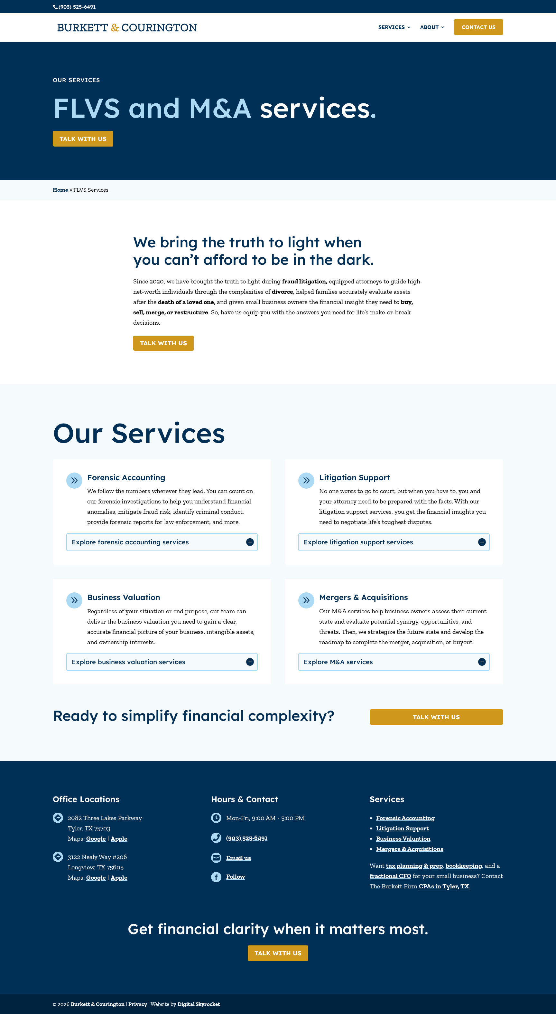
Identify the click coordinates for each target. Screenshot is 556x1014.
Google (96, 838)
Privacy (137, 1004)
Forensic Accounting (405, 818)
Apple (119, 838)
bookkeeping (464, 865)
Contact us (479, 27)
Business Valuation (403, 838)
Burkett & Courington (98, 1004)
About (429, 27)
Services (391, 27)
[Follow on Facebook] (216, 877)
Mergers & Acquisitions (409, 849)
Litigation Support (402, 828)
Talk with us (83, 139)
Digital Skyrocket (199, 1004)
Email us (238, 858)
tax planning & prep (414, 865)
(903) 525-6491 (246, 838)
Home (60, 189)
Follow (235, 876)
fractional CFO (390, 876)
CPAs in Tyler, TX (444, 886)
